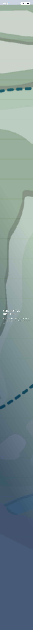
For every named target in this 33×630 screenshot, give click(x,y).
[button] (23, 3)
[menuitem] (5, 3)
